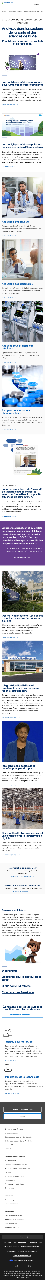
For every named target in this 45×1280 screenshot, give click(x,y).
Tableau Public (10, 1161)
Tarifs (22, 1116)
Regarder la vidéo (9, 104)
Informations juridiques (12, 1247)
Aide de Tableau (11, 1223)
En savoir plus (7, 236)
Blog (14, 1242)
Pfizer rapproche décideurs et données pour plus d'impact (18, 767)
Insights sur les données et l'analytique (19, 1141)
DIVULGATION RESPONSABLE (27, 1251)
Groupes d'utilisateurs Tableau (16, 1165)
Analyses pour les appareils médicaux (17, 347)
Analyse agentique (11, 1133)
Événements (9, 1188)
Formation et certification (14, 1220)
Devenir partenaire (12, 1204)
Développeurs (23, 1242)
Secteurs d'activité (15, 11)
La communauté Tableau (15, 1156)
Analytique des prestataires (17, 283)
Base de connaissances (13, 1216)
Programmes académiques (14, 1184)
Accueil (4, 11)
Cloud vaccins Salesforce (18, 992)
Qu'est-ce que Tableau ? (14, 1129)
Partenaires (9, 1196)
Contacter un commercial (22, 1110)
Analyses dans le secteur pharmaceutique (16, 412)
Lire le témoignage (9, 516)
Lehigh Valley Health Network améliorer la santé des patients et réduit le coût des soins (20, 688)
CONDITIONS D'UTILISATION (30, 1247)
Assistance (9, 1211)
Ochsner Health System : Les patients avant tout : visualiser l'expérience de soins (22, 618)
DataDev (8, 1172)
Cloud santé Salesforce (16, 986)
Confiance (7, 1242)
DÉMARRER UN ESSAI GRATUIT (21, 877)
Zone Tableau (10, 1180)
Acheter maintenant (21, 891)
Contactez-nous (10, 1149)
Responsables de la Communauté (17, 1168)
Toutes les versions (12, 1227)
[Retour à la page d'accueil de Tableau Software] (9, 2)
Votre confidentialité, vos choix (24, 1260)
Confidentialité (11, 1251)
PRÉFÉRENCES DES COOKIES (22, 1256)
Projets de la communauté (14, 1176)
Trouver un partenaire (13, 1200)
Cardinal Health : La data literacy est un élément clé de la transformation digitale (22, 836)
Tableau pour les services (19, 1041)
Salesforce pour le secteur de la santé (22, 978)
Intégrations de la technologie (22, 1076)
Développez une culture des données (18, 1137)
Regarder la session (9, 718)
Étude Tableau (10, 1145)
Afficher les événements (20, 1014)
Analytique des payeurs (15, 221)
